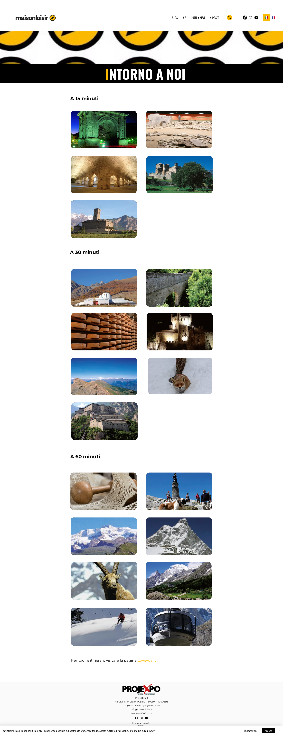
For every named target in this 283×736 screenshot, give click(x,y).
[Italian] (266, 17)
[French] (273, 17)
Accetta (268, 730)
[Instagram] (250, 18)
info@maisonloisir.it (141, 709)
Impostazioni (250, 730)
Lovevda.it (147, 660)
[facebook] (245, 18)
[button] (174, 17)
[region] (104, 129)
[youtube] (256, 18)
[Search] (229, 17)
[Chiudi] (279, 730)
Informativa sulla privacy (142, 730)
